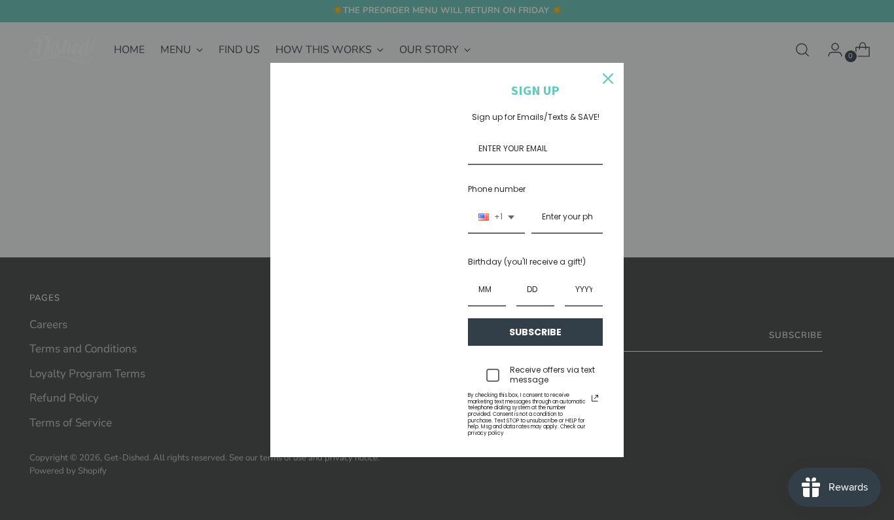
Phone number (497, 189)
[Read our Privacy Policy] (595, 398)
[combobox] (496, 217)
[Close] (608, 78)
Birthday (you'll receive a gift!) (527, 261)
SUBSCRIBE (535, 332)
